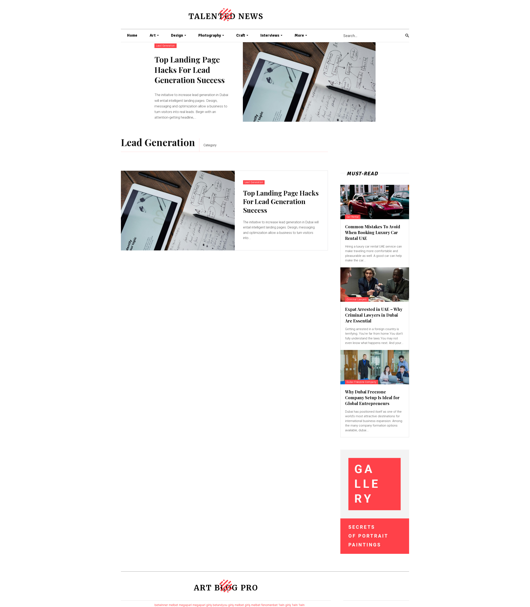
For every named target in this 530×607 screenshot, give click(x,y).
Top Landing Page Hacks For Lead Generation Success (189, 69)
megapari (185, 605)
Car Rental (353, 216)
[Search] (407, 35)
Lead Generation (165, 45)
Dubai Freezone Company (361, 382)
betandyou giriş (223, 605)
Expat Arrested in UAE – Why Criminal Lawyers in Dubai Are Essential (373, 314)
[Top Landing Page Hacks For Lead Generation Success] (309, 82)
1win (295, 605)
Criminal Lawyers (357, 299)
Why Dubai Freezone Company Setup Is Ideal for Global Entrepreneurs (372, 397)
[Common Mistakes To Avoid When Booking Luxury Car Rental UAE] (374, 202)
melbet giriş (242, 605)
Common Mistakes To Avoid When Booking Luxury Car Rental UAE (372, 232)
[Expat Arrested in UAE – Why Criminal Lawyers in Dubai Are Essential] (374, 284)
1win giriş (284, 605)
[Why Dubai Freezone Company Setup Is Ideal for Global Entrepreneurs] (374, 367)
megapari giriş (202, 605)
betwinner (161, 605)
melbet (173, 605)
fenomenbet (269, 605)
